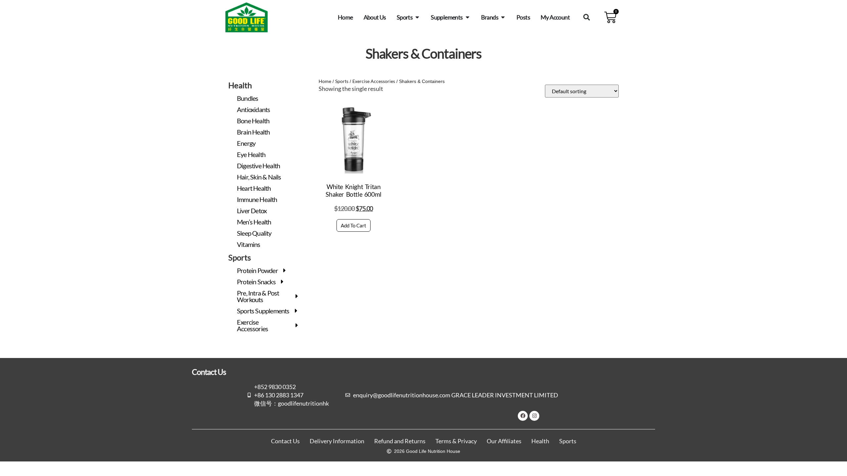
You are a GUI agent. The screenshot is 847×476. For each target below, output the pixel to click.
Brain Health (253, 132)
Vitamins (248, 244)
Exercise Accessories (252, 325)
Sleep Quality (254, 233)
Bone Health (253, 121)
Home (325, 81)
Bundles (247, 98)
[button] (586, 17)
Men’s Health (254, 222)
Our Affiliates (504, 441)
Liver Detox (252, 211)
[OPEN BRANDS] (503, 17)
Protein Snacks (256, 282)
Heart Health (254, 188)
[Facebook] (523, 416)
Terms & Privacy (456, 441)
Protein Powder (257, 270)
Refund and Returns (399, 441)
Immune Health (257, 199)
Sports (341, 81)
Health (540, 441)
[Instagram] (534, 416)
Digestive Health (258, 166)
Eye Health (251, 154)
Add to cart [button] (353, 225)
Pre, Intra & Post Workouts (258, 296)
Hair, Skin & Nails (259, 177)
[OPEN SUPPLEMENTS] (467, 17)
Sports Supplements (263, 311)
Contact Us (285, 441)
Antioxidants (253, 109)
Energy (246, 143)
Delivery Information (337, 441)
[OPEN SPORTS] (417, 17)
